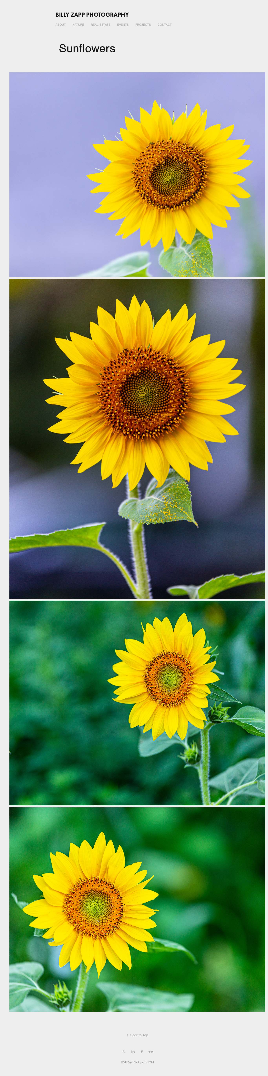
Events (123, 24)
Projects (143, 24)
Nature (78, 24)
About (61, 24)
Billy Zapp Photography (92, 14)
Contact (165, 24)
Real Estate (100, 24)
